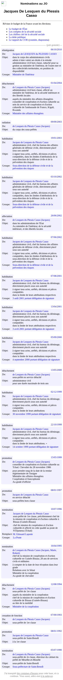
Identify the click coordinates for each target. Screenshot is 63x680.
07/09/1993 (56, 615)
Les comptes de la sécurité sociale (25, 31)
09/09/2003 (56, 121)
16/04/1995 (56, 545)
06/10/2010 (56, 49)
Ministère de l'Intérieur (23, 74)
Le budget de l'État (18, 29)
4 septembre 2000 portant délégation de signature (36, 359)
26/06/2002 (56, 215)
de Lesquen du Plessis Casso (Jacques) (31, 87)
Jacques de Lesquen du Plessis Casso (30, 142)
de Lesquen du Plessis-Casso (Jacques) (31, 654)
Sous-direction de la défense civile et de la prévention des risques (33, 167)
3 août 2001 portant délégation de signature (33, 298)
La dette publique (17, 37)
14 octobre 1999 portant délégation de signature (35, 447)
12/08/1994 (56, 584)
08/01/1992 (56, 631)
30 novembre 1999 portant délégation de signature (37, 414)
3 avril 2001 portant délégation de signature (33, 329)
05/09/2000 (56, 337)
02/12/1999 (56, 391)
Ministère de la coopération (26, 606)
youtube (33, 40)
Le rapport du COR (18, 40)
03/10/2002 (56, 176)
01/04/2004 (56, 83)
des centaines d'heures (27, 673)
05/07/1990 (56, 650)
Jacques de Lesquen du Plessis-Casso (30, 635)
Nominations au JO (33, 3)
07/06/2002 (56, 237)
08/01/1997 (56, 490)
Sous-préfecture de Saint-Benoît (28, 666)
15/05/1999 (56, 457)
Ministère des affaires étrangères (28, 113)
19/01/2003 (56, 138)
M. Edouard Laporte (23, 534)
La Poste (17, 537)
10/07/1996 (56, 509)
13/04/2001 (56, 306)
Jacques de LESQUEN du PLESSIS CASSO (35, 54)
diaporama (43, 40)
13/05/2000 (56, 370)
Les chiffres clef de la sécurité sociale (27, 34)
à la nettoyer (47, 676)
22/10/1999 (56, 424)
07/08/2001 (56, 276)
